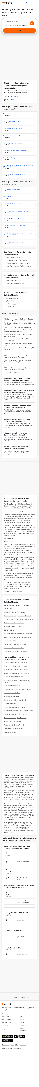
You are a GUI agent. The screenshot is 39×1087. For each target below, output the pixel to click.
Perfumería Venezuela (24, 616)
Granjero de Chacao (10, 616)
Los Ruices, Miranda (10, 732)
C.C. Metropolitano (25, 637)
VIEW (18, 257)
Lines (21, 1016)
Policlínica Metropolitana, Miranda (14, 707)
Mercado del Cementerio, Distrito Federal (16, 673)
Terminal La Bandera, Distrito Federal (15, 662)
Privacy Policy (14, 1045)
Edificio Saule (8, 608)
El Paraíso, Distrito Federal (12, 693)
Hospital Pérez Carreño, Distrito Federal (16, 669)
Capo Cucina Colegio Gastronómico (14, 612)
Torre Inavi (23, 651)
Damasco (29, 633)
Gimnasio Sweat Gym (22, 605)
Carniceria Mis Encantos (11, 651)
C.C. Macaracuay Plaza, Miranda (13, 677)
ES (4, 1029)
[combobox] (19, 22)
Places (22, 1019)
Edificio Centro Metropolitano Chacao (15, 644)
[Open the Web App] (7, 1040)
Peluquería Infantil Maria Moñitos (14, 633)
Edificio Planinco (9, 630)
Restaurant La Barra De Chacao (13, 626)
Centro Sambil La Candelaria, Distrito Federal (17, 689)
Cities (21, 1028)
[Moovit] (7, 3)
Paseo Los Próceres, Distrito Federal (15, 718)
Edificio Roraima (9, 605)
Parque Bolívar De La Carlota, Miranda (15, 666)
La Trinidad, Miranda (10, 703)
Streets (22, 1022)
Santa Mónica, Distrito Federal (13, 721)
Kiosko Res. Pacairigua (11, 637)
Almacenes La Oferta (26, 619)
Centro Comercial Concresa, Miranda (15, 700)
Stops (22, 1025)
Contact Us (23, 1045)
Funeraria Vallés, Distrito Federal (14, 725)
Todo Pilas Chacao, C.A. (11, 619)
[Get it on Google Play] (7, 1036)
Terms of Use (5, 1045)
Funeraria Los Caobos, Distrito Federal (15, 714)
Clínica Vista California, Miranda (13, 728)
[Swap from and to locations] (32, 23)
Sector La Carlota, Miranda (12, 696)
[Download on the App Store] (19, 1036)
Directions (23, 1030)
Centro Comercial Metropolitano (14, 623)
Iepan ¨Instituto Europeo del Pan (14, 648)
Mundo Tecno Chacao (10, 641)
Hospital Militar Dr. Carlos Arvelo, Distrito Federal (18, 711)
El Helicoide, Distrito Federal (12, 686)
